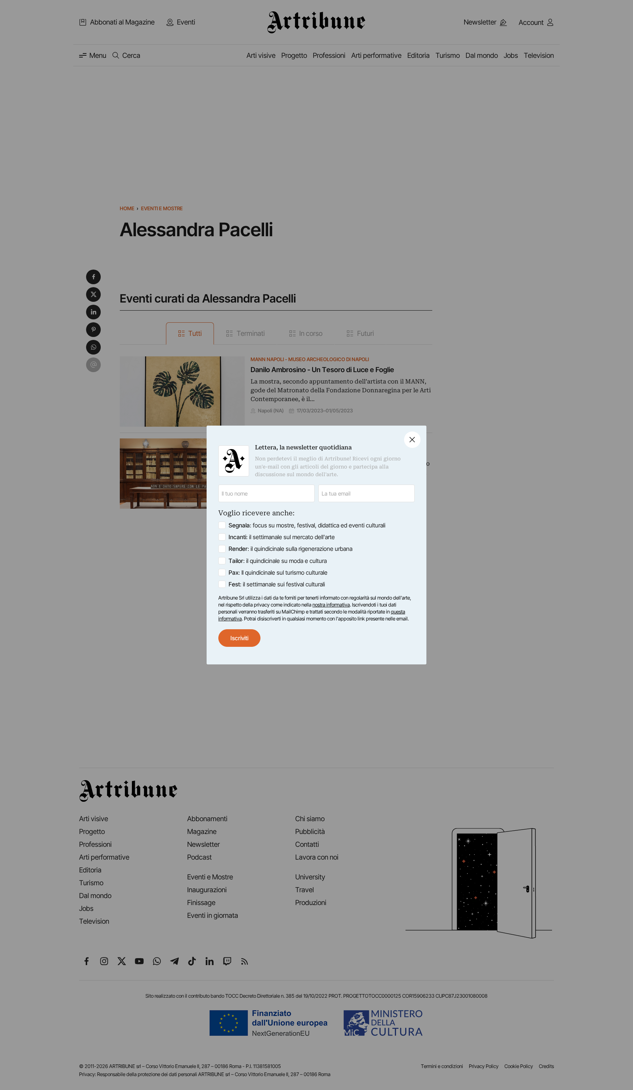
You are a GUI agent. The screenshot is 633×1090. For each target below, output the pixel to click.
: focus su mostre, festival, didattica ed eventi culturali (307, 525)
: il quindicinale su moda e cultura (278, 560)
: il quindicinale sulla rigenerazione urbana (290, 548)
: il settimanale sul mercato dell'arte (282, 537)
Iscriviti (239, 638)
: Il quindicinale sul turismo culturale (278, 572)
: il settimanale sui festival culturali (277, 584)
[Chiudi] (412, 439)
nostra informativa (331, 605)
